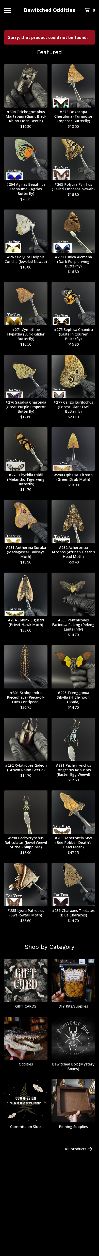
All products (75, 1148)
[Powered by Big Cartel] (49, 1219)
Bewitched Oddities (49, 10)
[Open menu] (7, 10)
